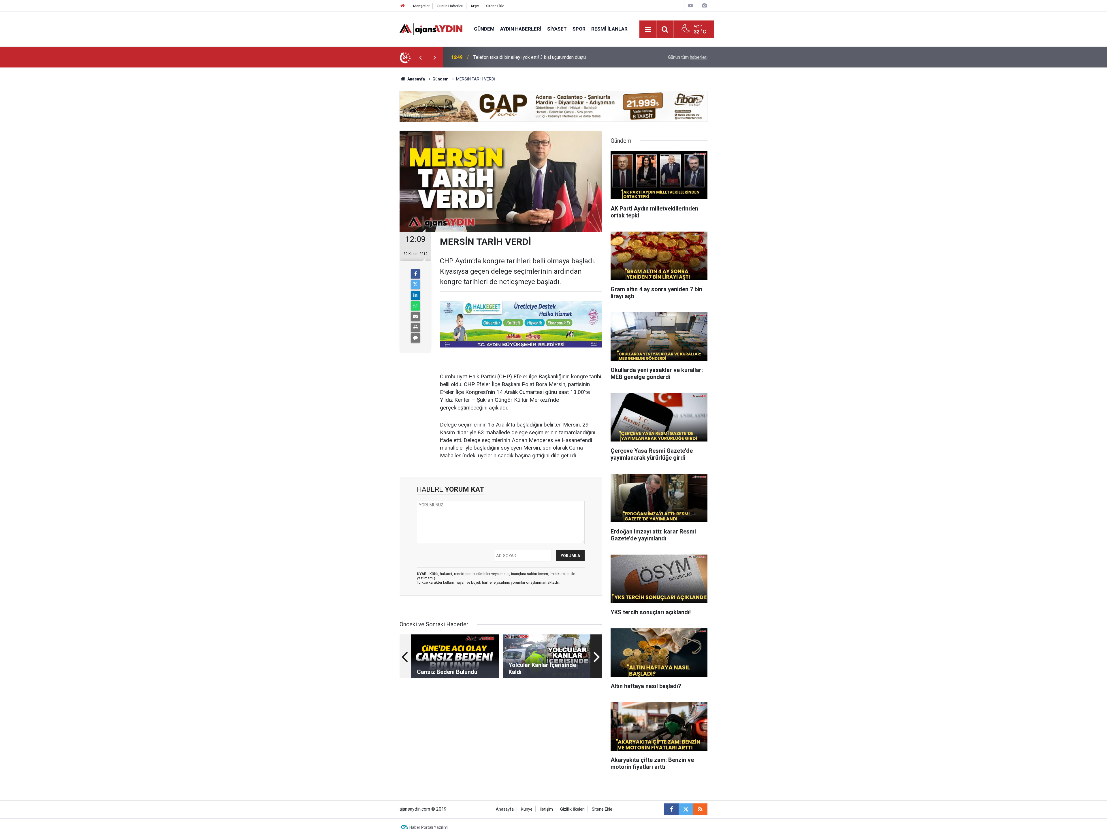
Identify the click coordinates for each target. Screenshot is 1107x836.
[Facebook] (415, 274)
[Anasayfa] (403, 6)
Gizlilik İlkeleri (572, 809)
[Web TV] (690, 5)
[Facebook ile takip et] (671, 809)
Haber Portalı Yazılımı (428, 827)
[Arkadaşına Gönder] (415, 316)
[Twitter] (415, 284)
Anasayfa (415, 79)
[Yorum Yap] (415, 338)
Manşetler (421, 6)
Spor (579, 29)
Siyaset (557, 29)
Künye (526, 809)
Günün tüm (687, 57)
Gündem (484, 29)
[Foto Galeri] (704, 5)
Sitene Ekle (495, 6)
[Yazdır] (415, 327)
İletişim (546, 809)
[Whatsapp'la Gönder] (415, 306)
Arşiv (474, 6)
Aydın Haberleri (520, 29)
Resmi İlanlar (609, 29)
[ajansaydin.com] (431, 28)
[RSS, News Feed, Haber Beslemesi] (700, 809)
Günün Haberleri (450, 6)
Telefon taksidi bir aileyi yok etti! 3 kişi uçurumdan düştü (529, 57)
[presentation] (420, 57)
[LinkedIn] (415, 295)
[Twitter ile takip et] (686, 809)
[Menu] (648, 29)
